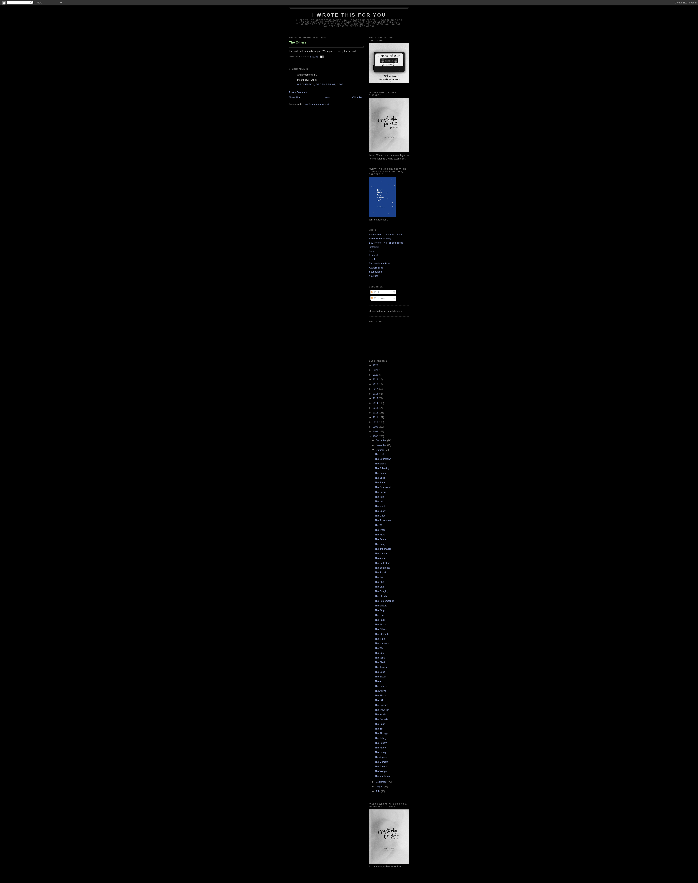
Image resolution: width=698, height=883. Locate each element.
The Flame (380, 482)
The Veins (380, 657)
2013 (376, 408)
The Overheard (382, 487)
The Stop (379, 610)
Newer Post (295, 97)
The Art (378, 681)
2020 (376, 374)
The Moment (381, 761)
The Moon (380, 515)
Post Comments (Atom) (316, 104)
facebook (374, 255)
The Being (380, 492)
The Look (380, 454)
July (378, 791)
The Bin (379, 728)
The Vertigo (381, 771)
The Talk (379, 496)
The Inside (380, 714)
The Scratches (382, 567)
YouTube (373, 276)
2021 (376, 370)
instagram (374, 247)
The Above (380, 690)
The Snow (380, 511)
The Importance (383, 548)
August (380, 786)
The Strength (381, 634)
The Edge (380, 724)
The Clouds (381, 596)
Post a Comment (298, 92)
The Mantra (381, 553)
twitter (372, 251)
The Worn (380, 525)
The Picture (381, 695)
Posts (376, 292)
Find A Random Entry (380, 238)
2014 (376, 403)
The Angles (381, 757)
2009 (376, 426)
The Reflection (382, 563)
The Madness (382, 643)
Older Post (358, 97)
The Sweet (380, 676)
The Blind (380, 662)
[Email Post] (321, 57)
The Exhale (381, 686)
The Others (297, 42)
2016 (376, 393)
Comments (379, 298)
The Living (380, 752)
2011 (376, 417)
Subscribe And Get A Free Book (385, 234)
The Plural (380, 534)
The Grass (380, 463)
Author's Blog (376, 267)
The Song (380, 544)
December (381, 440)
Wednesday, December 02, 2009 (320, 84)
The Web (379, 648)
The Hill (379, 700)
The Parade (381, 572)
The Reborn (381, 743)
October (380, 450)
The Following (382, 468)
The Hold (379, 501)
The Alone (380, 558)
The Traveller (382, 709)
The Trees (380, 530)
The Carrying (381, 591)
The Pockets (381, 719)
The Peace (380, 539)
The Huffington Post (379, 263)
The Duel (379, 653)
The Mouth (380, 506)
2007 (376, 436)
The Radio (380, 619)
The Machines (382, 776)
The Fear (379, 615)
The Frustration (383, 520)
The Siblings (381, 733)
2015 (376, 398)
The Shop (380, 477)
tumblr (372, 259)
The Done (380, 672)
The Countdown (383, 459)
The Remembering (384, 601)
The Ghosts (381, 605)
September (382, 781)
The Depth (380, 473)
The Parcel (380, 747)
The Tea (379, 577)
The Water (380, 624)
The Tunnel (381, 766)
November (381, 445)
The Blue (379, 582)
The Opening (381, 705)
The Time (380, 638)
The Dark (379, 586)
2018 (376, 384)
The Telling (380, 738)
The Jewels (381, 667)
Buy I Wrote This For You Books (386, 242)
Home (327, 97)
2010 (376, 422)
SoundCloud (375, 271)
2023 (376, 365)
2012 (376, 412)
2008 (376, 431)
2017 (376, 389)
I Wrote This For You (349, 15)
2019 (376, 379)
